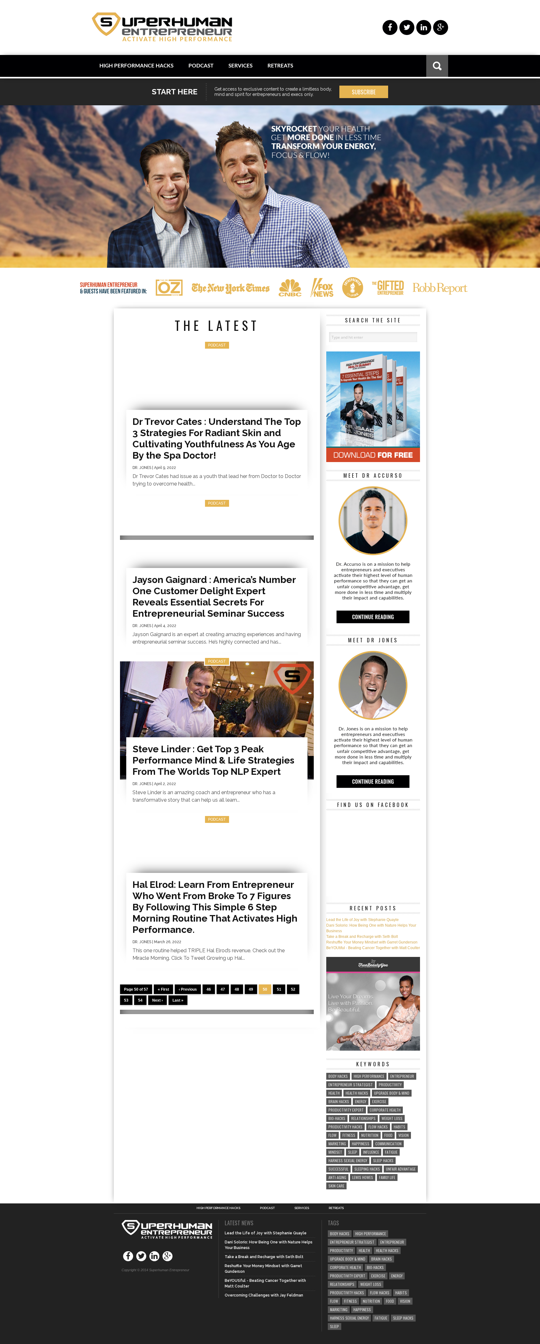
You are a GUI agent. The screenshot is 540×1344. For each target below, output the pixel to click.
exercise (379, 1101)
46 (209, 989)
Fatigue (391, 1152)
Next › (157, 1000)
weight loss (392, 1118)
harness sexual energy (347, 1160)
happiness (360, 1143)
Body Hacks (338, 1076)
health (334, 1093)
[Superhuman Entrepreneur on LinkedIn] (423, 27)
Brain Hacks (338, 1101)
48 (237, 989)
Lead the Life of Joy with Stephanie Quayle (362, 920)
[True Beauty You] (373, 1049)
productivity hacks (345, 1126)
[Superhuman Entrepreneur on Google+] (440, 27)
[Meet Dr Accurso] (373, 625)
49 (251, 989)
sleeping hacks (367, 1169)
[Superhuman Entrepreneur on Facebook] (390, 27)
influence (371, 1152)
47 (223, 989)
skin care (336, 1185)
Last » (177, 1000)
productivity (390, 1084)
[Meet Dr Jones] (373, 790)
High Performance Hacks (136, 65)
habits (399, 1126)
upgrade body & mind (391, 1093)
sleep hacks (383, 1160)
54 (140, 1000)
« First (163, 989)
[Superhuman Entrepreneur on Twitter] (406, 27)
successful (338, 1169)
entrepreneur (402, 1076)
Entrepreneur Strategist (350, 1084)
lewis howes (362, 1177)
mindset (335, 1152)
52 (293, 989)
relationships (363, 1118)
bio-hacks (336, 1118)
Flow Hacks (378, 1126)
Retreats (280, 65)
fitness (348, 1135)
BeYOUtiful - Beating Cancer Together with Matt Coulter (373, 948)
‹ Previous (188, 989)
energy (360, 1101)
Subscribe (364, 92)
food (388, 1135)
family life (387, 1177)
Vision (403, 1135)
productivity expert (346, 1110)
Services (240, 65)
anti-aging (337, 1177)
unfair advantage (401, 1169)
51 (279, 989)
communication (388, 1143)
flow (332, 1135)
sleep (352, 1152)
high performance (369, 1076)
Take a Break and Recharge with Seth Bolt (362, 936)
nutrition (369, 1135)
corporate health (385, 1110)
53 (126, 1000)
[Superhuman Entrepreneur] (162, 27)
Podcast (200, 65)
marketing (337, 1143)
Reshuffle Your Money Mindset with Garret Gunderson (372, 942)
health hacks (357, 1093)
